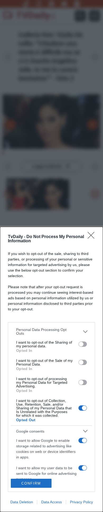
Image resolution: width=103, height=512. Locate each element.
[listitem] (51, 331)
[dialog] (51, 369)
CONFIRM (31, 483)
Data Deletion (21, 502)
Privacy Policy (81, 502)
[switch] (82, 344)
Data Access (51, 502)
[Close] (93, 237)
